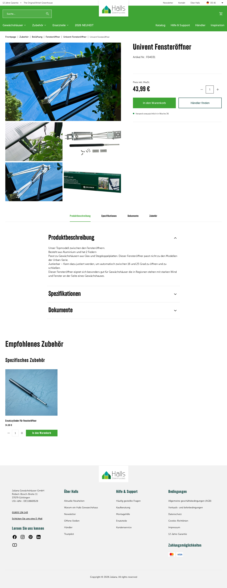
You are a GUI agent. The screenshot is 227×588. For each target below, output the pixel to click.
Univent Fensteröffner (74, 36)
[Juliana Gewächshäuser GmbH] (113, 8)
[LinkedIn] (38, 537)
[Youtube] (14, 545)
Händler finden (200, 103)
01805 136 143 (20, 512)
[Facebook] (14, 537)
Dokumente (60, 310)
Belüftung (37, 36)
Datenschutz (175, 514)
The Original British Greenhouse (38, 3)
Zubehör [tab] (153, 216)
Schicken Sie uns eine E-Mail (27, 518)
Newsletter (168, 3)
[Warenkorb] (221, 13)
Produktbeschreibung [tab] (80, 216)
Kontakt (181, 3)
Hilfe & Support (180, 25)
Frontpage (10, 36)
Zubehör (37, 25)
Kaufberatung (123, 507)
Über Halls (195, 3)
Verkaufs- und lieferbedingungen (185, 507)
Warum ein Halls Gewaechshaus (81, 507)
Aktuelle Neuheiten (74, 501)
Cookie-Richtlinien (178, 520)
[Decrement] (202, 89)
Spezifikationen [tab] (109, 216)
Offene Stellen (71, 520)
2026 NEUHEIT (84, 25)
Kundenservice (124, 527)
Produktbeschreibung (71, 238)
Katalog (160, 25)
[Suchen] (48, 14)
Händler (200, 25)
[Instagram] (22, 537)
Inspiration (217, 25)
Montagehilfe (123, 514)
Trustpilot (69, 534)
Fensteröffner (53, 36)
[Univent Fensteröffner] (63, 82)
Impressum (174, 527)
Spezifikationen (64, 294)
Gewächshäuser (13, 25)
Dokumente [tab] (133, 216)
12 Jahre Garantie (177, 534)
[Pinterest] (30, 537)
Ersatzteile (59, 25)
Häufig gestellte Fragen (128, 501)
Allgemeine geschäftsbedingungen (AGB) (189, 501)
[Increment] (218, 89)
